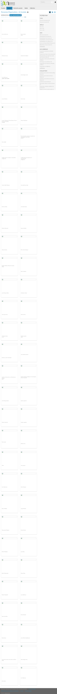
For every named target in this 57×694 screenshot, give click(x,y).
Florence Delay (4, 206)
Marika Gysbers (23, 336)
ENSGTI (22, 138)
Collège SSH (4, 158)
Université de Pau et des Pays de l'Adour (9, 659)
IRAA (3, 379)
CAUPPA (3, 122)
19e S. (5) (41, 26)
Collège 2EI (23, 159)
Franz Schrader (23, 614)
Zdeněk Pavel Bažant (24, 55)
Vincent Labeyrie (5, 422)
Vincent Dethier (23, 228)
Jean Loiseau (23, 465)
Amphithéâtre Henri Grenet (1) (46, 38)
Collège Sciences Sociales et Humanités (9, 157)
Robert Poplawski (5, 594)
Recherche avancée (18, 8)
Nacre (22, 35)
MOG (22, 337)
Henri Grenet (23, 314)
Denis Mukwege (5, 551)
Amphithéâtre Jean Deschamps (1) (46, 39)
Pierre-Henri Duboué (24, 249)
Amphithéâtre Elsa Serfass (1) (45, 36)
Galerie (26, 8)
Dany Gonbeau (23, 271)
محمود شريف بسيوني (5, 78)
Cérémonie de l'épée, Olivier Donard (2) (47, 54)
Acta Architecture (5, 34)
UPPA (3, 660)
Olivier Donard (4, 249)
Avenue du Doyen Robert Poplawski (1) (47, 43)
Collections (32, 8)
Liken (3, 465)
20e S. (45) (42, 28)
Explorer (9, 8)
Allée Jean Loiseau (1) (44, 34)
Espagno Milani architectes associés (8, 265)
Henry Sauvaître (5, 616)
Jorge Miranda (23, 508)
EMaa (3, 266)
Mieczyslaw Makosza (5, 530)
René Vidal (4, 681)
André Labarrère (24, 400)
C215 (3, 337)
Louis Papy (23, 551)
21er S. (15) (42, 30)
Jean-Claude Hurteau (24, 354)
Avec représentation (15, 15)
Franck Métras (23, 530)
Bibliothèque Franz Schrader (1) (46, 44)
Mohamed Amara (5, 55)
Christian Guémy (5, 336)
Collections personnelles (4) (45, 81)
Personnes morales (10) (44, 22)
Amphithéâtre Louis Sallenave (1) (46, 41)
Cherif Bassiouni (4, 77)
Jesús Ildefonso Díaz (24, 185)
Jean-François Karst (5, 400)
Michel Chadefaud (24, 120)
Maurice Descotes (5, 228)
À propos (3, 8)
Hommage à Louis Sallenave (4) (46, 61)
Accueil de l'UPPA (32, 689)
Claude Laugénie (24, 422)
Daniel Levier (23, 443)
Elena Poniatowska (5, 573)
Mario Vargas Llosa (24, 659)
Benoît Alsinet (23, 34)
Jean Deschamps (24, 206)
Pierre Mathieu (4, 508)
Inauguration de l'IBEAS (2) (45, 66)
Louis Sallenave (23, 594)
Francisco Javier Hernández (6, 357)
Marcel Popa (23, 573)
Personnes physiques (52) (45, 20)
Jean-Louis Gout (5, 314)
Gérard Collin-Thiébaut (6, 185)
